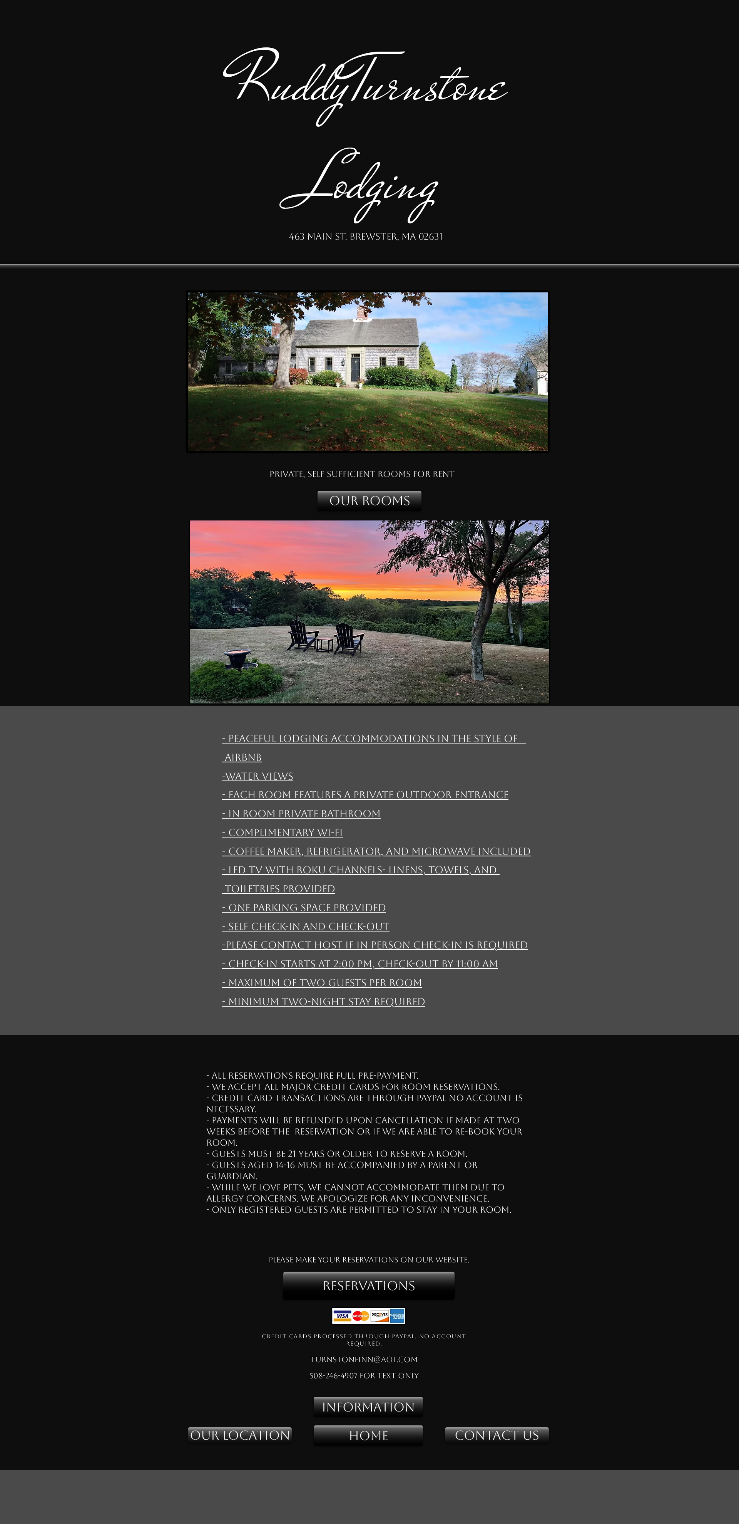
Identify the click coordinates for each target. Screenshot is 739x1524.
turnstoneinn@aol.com (364, 1359)
